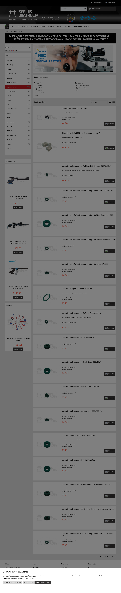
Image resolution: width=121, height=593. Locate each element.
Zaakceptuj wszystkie (42, 582)
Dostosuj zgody (28, 582)
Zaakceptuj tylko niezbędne (12, 582)
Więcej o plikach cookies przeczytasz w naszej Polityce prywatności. (19, 578)
